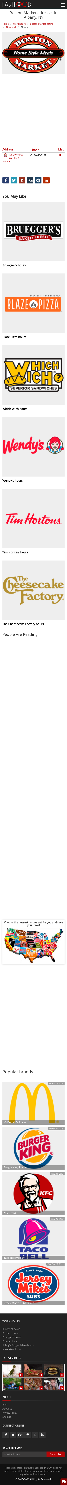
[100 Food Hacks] (12, 1370)
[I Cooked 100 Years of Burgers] (53, 1370)
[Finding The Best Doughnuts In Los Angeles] (33, 1383)
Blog (4, 1404)
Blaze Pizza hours (11, 1349)
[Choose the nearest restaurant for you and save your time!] (33, 945)
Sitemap (6, 1416)
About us (7, 1408)
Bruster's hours (10, 1333)
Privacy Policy (9, 1412)
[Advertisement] (33, 110)
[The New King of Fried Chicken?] (12, 1383)
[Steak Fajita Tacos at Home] (33, 1370)
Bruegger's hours (11, 1337)
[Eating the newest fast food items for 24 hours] (53, 1383)
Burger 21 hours (11, 1328)
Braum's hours (10, 1341)
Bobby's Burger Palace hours (18, 1345)
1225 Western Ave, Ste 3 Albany (13, 158)
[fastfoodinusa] (16, 4)
